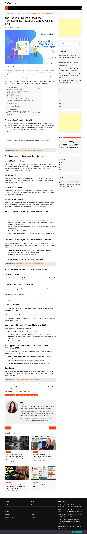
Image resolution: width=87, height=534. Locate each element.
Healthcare (74, 147)
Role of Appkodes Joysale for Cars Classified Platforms (20, 100)
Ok (72, 531)
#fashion (61, 142)
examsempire (71, 145)
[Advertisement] (70, 27)
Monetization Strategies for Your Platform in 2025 (18, 111)
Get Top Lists (10, 3)
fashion (77, 145)
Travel (60, 103)
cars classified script (11, 123)
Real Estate (7, 505)
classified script (33, 395)
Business (15, 8)
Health (68, 148)
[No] (85, 532)
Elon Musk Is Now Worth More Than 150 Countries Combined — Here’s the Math (69, 69)
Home (10, 8)
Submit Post (41, 8)
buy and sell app (10, 395)
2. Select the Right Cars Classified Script (17, 105)
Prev (9, 428)
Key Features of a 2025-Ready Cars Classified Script (19, 98)
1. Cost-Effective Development (15, 92)
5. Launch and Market (13, 109)
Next (52, 428)
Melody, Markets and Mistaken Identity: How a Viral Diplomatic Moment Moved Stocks (15, 486)
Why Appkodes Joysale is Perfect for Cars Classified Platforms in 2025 (23, 112)
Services (7, 508)
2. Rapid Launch (12, 94)
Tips (20, 8)
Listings (34, 8)
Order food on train (62, 149)
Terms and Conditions (10, 517)
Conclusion (9, 114)
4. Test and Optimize (13, 108)
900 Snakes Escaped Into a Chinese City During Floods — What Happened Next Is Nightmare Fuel (69, 64)
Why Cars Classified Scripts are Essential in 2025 (18, 91)
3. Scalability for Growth (14, 95)
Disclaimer (7, 514)
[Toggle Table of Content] (38, 87)
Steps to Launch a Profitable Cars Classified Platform (19, 102)
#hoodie (66, 142)
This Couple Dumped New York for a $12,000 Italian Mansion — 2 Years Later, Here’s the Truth (69, 57)
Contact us (49, 8)
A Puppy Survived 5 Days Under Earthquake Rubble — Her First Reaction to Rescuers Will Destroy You (70, 75)
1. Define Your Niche (13, 103)
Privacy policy (78, 531)
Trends (29, 8)
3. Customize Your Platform (14, 106)
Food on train (62, 147)
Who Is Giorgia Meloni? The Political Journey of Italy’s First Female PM (42, 456)
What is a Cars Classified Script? (14, 89)
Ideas (24, 8)
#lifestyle (72, 142)
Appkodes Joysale (10, 351)
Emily (7, 27)
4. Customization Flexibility (14, 97)
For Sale (7, 511)
